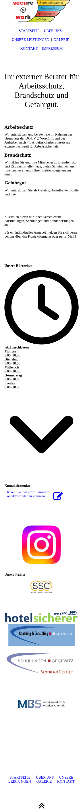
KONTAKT (29, 48)
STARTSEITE (29, 31)
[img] (41, 11)
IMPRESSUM (52, 48)
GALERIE (61, 39)
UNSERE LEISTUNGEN (30, 39)
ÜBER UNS (53, 31)
